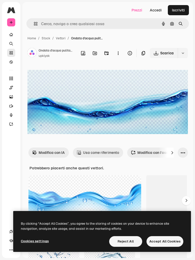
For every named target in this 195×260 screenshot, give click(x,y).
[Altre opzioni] (118, 53)
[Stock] (11, 53)
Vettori (61, 38)
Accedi (156, 10)
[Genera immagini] (11, 97)
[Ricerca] (11, 44)
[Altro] (11, 250)
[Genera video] (11, 106)
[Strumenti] (11, 78)
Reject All (126, 241)
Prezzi (137, 10)
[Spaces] (11, 88)
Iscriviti (178, 10)
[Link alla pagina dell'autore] (32, 53)
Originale (61, 73)
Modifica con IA (52, 152)
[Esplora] (11, 62)
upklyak (44, 56)
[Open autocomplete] (34, 24)
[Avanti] (172, 153)
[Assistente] (11, 124)
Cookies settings (35, 241)
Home (31, 38)
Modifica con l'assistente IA (160, 152)
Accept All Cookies (165, 241)
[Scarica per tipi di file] (183, 53)
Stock (46, 38)
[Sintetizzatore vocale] (11, 115)
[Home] (11, 34)
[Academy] (11, 241)
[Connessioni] (11, 232)
